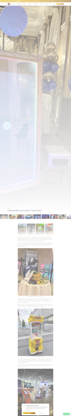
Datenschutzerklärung (29, 409)
